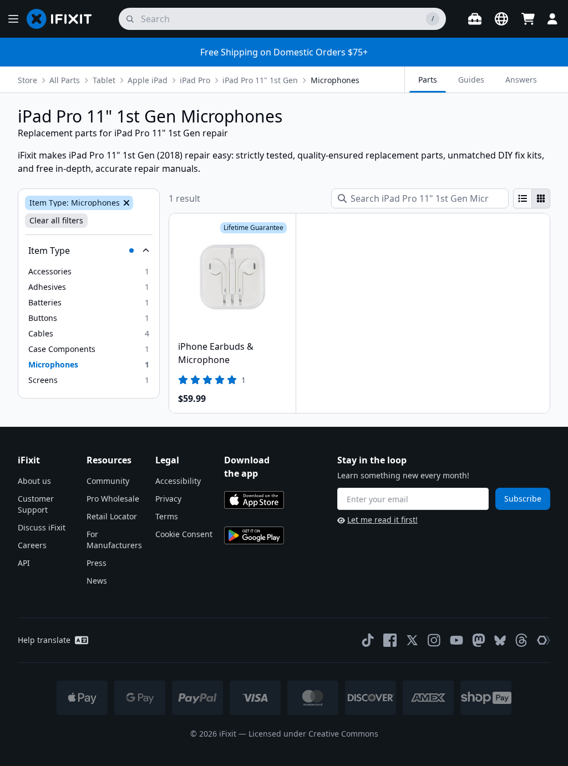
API (24, 563)
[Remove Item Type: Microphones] (125, 202)
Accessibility (178, 481)
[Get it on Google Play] (254, 535)
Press (96, 563)
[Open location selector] (501, 19)
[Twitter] (412, 640)
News (97, 580)
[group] (531, 198)
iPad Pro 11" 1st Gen (260, 80)
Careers (32, 545)
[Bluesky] (500, 640)
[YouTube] (456, 640)
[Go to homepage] (64, 19)
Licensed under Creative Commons (313, 733)
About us (34, 481)
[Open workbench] (475, 19)
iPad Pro (195, 80)
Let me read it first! (382, 519)
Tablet (104, 80)
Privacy (168, 498)
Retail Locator (112, 516)
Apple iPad (148, 80)
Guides (471, 79)
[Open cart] (528, 19)
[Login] (552, 19)
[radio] (522, 198)
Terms (166, 516)
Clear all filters (56, 220)
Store (27, 80)
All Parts (64, 80)
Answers (521, 79)
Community (108, 481)
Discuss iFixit (41, 527)
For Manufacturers (114, 539)
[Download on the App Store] (254, 500)
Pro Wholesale (113, 498)
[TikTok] (367, 640)
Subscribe (522, 498)
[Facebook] (390, 640)
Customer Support (36, 504)
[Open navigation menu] (13, 19)
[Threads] (521, 640)
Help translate (44, 640)
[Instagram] (434, 640)
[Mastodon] (478, 640)
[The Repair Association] (543, 640)
